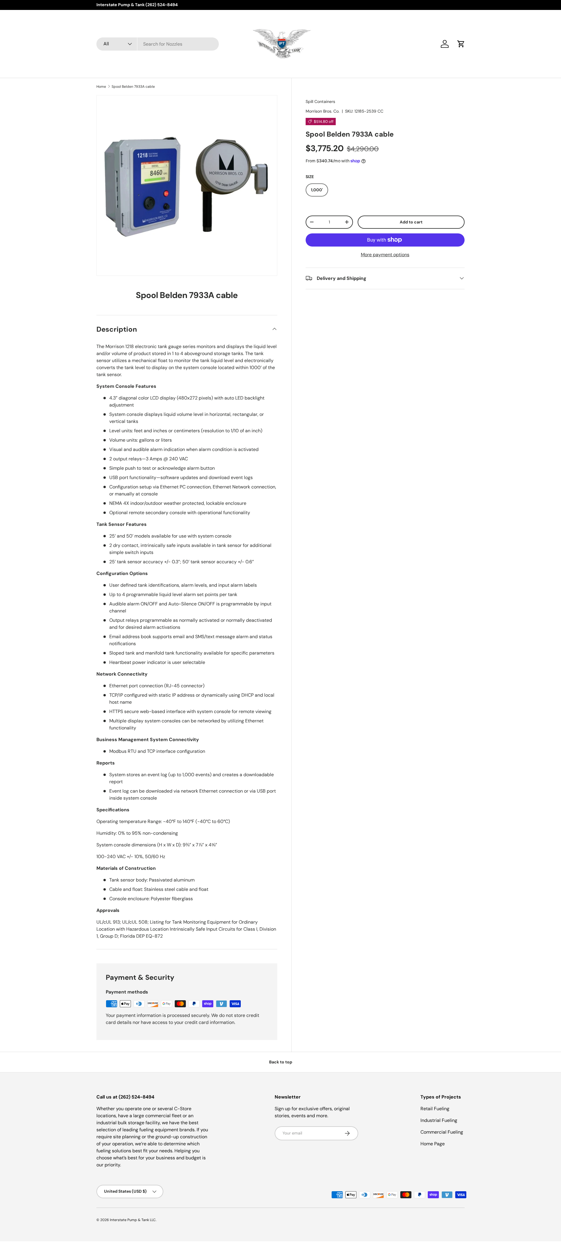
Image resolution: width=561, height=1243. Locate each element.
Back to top (280, 1062)
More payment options (385, 254)
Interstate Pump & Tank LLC (133, 1220)
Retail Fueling (434, 1109)
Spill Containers (320, 101)
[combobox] (157, 44)
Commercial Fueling (441, 1132)
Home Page (432, 1144)
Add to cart (411, 221)
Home (101, 86)
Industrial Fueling (438, 1120)
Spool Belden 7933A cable (133, 86)
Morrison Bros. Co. (323, 111)
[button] (461, 43)
